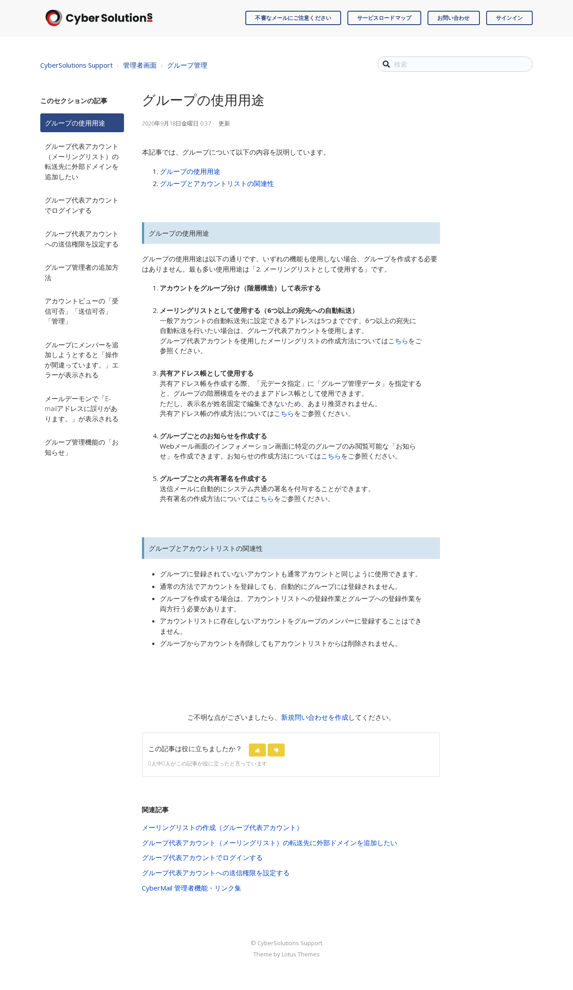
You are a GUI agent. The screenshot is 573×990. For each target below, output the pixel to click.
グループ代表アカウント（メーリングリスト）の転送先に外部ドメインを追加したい (82, 161)
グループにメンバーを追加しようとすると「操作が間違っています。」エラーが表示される (82, 360)
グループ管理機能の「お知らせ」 (82, 447)
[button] (257, 750)
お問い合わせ (453, 18)
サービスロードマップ (384, 18)
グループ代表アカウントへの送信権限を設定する (82, 238)
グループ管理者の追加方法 (82, 272)
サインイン (509, 18)
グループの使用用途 (75, 122)
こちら (398, 340)
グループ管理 (187, 65)
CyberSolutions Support (76, 65)
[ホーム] (99, 17)
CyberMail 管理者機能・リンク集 (191, 887)
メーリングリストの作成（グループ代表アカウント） (222, 827)
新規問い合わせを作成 (314, 717)
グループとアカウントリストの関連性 (217, 183)
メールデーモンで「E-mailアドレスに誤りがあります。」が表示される (82, 408)
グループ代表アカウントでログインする (82, 205)
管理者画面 (140, 65)
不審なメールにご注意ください (293, 18)
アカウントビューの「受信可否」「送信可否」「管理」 (82, 310)
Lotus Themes (301, 954)
